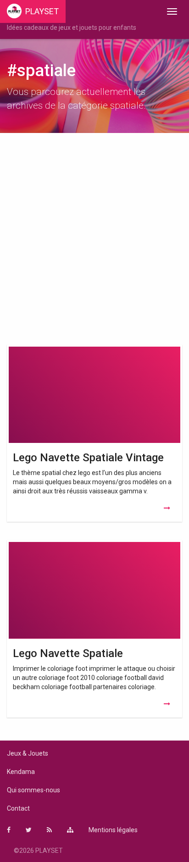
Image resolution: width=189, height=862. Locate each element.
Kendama (21, 771)
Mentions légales (113, 830)
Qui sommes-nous (33, 790)
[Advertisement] (94, 241)
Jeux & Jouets (27, 753)
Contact (18, 808)
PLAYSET (42, 11)
